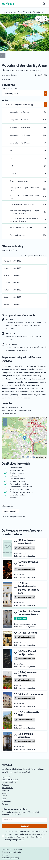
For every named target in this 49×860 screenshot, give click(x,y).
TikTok (4, 796)
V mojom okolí (7, 788)
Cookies (5, 855)
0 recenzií (6, 79)
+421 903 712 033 (40, 75)
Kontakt (5, 804)
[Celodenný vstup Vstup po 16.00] (24, 93)
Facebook (5, 790)
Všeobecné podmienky (10, 857)
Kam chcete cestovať (9, 12)
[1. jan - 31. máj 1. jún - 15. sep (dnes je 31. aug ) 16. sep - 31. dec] (24, 104)
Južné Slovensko (25, 12)
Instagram (6, 793)
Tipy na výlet (7, 777)
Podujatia (5, 785)
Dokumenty (6, 801)
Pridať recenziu (10, 511)
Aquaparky (36, 70)
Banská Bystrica (10, 70)
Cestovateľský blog (9, 782)
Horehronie (38, 12)
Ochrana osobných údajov (12, 852)
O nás (4, 798)
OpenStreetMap (29, 457)
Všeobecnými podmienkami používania (20, 813)
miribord (8, 3)
